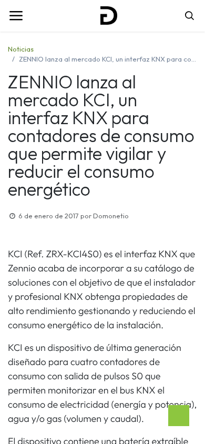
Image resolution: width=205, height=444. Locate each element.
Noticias (21, 49)
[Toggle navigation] (16, 16)
